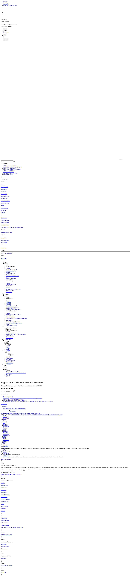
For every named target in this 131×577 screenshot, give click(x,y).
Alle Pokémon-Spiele (7, 174)
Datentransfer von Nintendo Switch (13, 309)
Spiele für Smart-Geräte (11, 278)
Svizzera (5, 452)
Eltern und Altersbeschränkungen (8, 413)
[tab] (65, 411)
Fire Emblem (3, 191)
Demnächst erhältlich (10, 273)
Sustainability (45, 414)
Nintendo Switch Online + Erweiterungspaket (16, 334)
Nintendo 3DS (4, 194)
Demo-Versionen (9, 274)
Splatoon (2, 205)
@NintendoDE (4, 218)
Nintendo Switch (4, 187)
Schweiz (5, 449)
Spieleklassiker (9, 335)
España (4, 419)
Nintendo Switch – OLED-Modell (13, 314)
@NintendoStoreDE (5, 220)
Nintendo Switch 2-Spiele (11, 269)
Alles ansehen (4, 404)
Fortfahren (7, 450)
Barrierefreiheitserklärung (53, 414)
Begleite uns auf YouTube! (6, 232)
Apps (7, 347)
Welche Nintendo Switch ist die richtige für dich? (16, 318)
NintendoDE (3, 238)
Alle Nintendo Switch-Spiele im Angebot (12, 169)
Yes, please (8, 459)
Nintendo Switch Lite (10, 317)
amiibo (7, 324)
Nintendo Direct (9, 358)
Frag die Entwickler (10, 360)
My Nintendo (9, 374)
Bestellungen (6, 2)
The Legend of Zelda (5, 201)
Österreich (5, 446)
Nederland (5, 445)
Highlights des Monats (11, 284)
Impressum (21, 413)
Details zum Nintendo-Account (10, 5)
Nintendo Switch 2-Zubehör (12, 307)
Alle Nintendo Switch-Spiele (9, 168)
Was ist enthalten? (10, 333)
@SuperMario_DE (5, 225)
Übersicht (5, 1)
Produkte (8, 348)
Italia (4, 423)
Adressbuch (5, 4)
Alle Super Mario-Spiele (8, 172)
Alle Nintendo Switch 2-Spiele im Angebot (12, 167)
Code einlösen (9, 292)
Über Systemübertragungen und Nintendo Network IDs (15, 400)
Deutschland (6, 418)
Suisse (4, 437)
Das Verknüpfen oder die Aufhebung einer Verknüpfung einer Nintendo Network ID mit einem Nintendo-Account (28, 401)
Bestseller (8, 287)
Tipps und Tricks (9, 363)
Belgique (5, 425)
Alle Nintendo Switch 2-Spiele (10, 165)
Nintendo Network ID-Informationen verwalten (13, 399)
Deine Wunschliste (10, 290)
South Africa (6, 434)
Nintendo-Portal (9, 279)
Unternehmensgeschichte (11, 325)
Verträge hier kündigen (26, 414)
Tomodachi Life (4, 198)
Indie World (8, 359)
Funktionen (8, 302)
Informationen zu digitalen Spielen (13, 289)
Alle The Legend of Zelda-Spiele (10, 173)
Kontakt (61, 414)
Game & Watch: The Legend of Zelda (14, 323)
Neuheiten (8, 272)
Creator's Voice (9, 361)
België (4, 415)
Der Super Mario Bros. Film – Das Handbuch (16, 373)
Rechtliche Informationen (15, 414)
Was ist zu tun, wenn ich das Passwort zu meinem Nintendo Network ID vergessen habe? (22, 398)
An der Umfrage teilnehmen (15, 474)
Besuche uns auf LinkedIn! (6, 253)
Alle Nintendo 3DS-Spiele (9, 170)
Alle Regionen (6, 455)
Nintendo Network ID (8, 396)
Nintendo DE (3, 258)
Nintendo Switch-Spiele (11, 271)
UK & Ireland (6, 440)
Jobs (25, 413)
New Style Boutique (5, 196)
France (4, 420)
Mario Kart (3, 212)
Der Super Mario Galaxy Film (12, 371)
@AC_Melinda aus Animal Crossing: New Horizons (12, 227)
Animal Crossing (4, 208)
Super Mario (3, 210)
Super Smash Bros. (5, 203)
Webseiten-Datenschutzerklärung (33, 413)
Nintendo (3, 184)
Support (17, 413)
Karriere (8, 375)
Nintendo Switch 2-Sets (11, 308)
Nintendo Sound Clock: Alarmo (13, 321)
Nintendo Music (9, 338)
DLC (7, 277)
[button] (66, 262)
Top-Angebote (9, 285)
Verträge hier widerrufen (36, 414)
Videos (7, 349)
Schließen (3, 450)
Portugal (5, 435)
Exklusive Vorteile (10, 336)
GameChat (8, 303)
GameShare (8, 304)
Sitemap (7, 376)
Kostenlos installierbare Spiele (12, 276)
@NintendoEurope (5, 222)
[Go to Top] (65, 379)
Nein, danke (3, 459)
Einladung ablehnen (5, 474)
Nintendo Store (4, 189)
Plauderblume (9, 320)
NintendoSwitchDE (5, 240)
